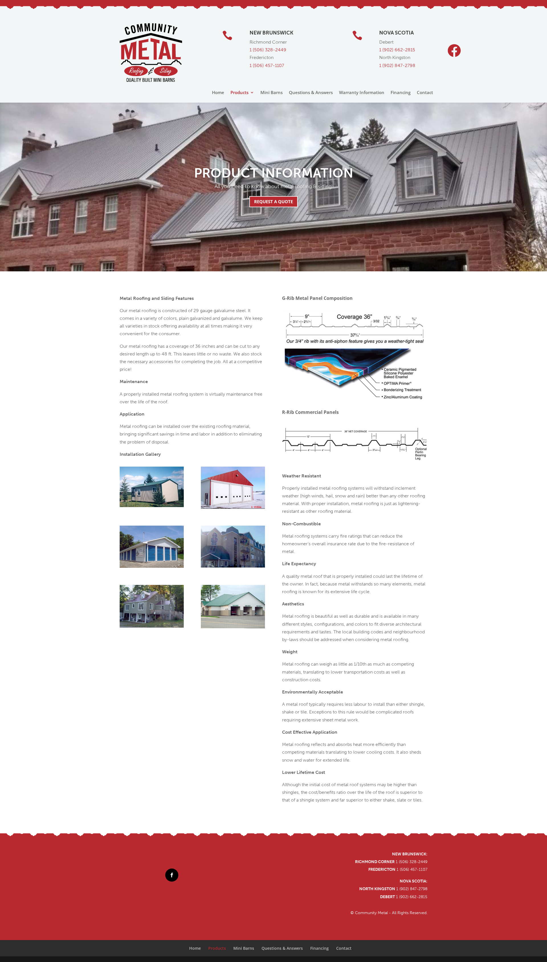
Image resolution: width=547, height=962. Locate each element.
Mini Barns (271, 92)
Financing (401, 92)
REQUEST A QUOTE (273, 201)
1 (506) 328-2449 (268, 49)
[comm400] (233, 507)
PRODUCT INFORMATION (273, 173)
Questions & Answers (311, 92)
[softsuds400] (233, 626)
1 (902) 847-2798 (397, 65)
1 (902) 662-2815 (411, 896)
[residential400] (152, 626)
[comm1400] (152, 566)
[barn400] (152, 505)
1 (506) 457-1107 (267, 65)
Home (218, 92)
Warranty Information (361, 92)
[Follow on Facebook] (171, 875)
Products (239, 92)
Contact (425, 92)
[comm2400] (233, 566)
